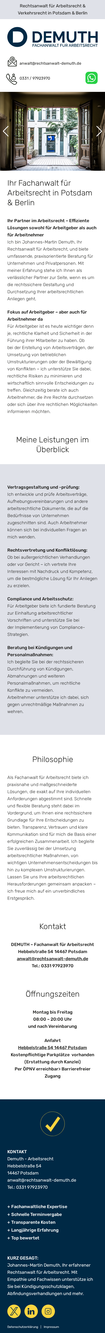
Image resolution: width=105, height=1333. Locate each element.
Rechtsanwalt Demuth (52, 37)
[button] (49, 168)
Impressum (51, 1327)
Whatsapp (91, 78)
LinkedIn (31, 1311)
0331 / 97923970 (35, 78)
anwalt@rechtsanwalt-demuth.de (50, 63)
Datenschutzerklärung (22, 1327)
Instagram (48, 1311)
